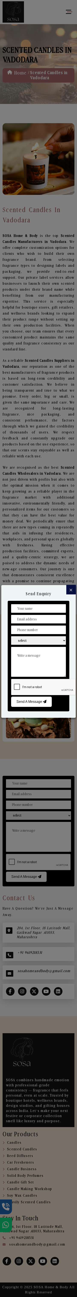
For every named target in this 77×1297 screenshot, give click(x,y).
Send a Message (29, 701)
